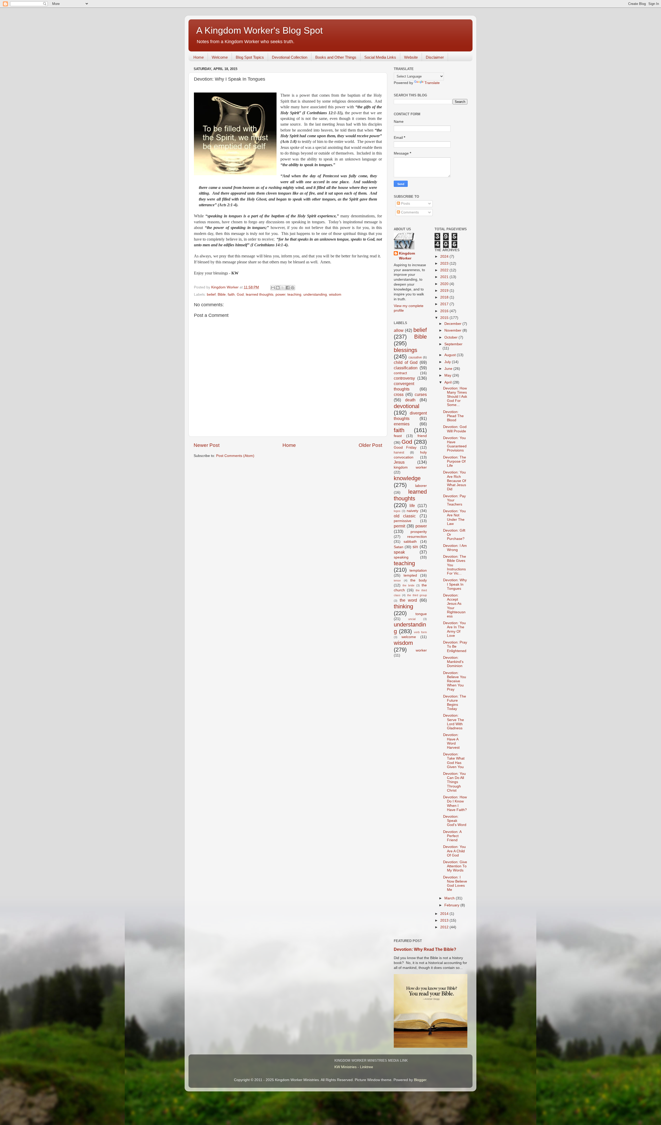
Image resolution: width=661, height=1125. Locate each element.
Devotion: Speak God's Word (454, 821)
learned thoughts (259, 294)
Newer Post (206, 445)
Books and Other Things (335, 57)
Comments (409, 212)
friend (422, 436)
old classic (405, 516)
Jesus (399, 462)
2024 (445, 256)
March (450, 898)
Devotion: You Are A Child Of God (454, 851)
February (452, 905)
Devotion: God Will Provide (455, 429)
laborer (421, 486)
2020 (445, 284)
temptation (418, 570)
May (448, 375)
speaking (401, 557)
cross (399, 394)
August (450, 355)
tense (397, 580)
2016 (445, 311)
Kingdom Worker (407, 255)
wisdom (335, 294)
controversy (404, 378)
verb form (420, 632)
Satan (398, 547)
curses (421, 394)
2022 (445, 270)
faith (231, 294)
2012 (445, 927)
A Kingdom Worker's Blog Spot (259, 30)
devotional (406, 406)
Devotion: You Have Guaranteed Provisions (455, 444)
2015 (445, 318)
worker (421, 650)
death (410, 399)
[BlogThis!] (277, 287)
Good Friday (405, 447)
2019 (445, 291)
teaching (294, 294)
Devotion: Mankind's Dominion (453, 662)
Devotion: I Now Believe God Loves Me (455, 883)
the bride (408, 585)
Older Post (370, 445)
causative (415, 357)
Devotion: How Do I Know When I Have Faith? (455, 803)
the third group (417, 595)
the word (408, 600)
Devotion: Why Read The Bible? (425, 949)
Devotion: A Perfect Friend (452, 836)
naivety (412, 511)
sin (415, 546)
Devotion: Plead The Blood (453, 416)
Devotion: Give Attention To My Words (455, 866)
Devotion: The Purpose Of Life (454, 461)
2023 (445, 263)
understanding (315, 294)
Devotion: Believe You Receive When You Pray (454, 681)
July (448, 362)
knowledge (407, 478)
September (453, 344)
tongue (421, 614)
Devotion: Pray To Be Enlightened (455, 646)
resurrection (417, 537)
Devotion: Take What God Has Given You (454, 760)
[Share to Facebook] (287, 287)
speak (399, 552)
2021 (445, 277)
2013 (445, 920)
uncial (411, 619)
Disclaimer (435, 57)
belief (211, 294)
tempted (410, 575)
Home (198, 57)
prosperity (419, 532)
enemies (402, 424)
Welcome (220, 57)
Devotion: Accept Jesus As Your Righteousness (454, 605)
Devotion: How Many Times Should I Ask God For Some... (455, 396)
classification (406, 367)
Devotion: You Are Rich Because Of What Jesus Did (454, 480)
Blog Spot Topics (250, 57)
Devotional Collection (289, 57)
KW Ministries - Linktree (353, 1067)
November (453, 330)
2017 (445, 304)
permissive (402, 521)
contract (400, 373)
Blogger (420, 1080)
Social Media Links (380, 57)
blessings (405, 350)
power (280, 294)
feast (398, 436)
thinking (403, 606)
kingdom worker (410, 467)
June (448, 369)
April (448, 382)
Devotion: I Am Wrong (455, 548)
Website (411, 57)
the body (418, 580)
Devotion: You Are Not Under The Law (454, 517)
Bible (222, 294)
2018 (445, 297)
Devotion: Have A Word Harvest (451, 741)
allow (399, 330)
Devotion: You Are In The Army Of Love (454, 629)
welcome (409, 637)
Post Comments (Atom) (235, 456)
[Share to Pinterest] (292, 287)
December (453, 324)
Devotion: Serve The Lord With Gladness (453, 722)
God (240, 294)
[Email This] (273, 287)
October (451, 337)
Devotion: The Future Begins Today (454, 702)
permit (399, 526)
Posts (405, 203)
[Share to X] (282, 287)
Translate (432, 83)
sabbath (410, 542)
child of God (406, 362)
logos (397, 510)
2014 (445, 914)
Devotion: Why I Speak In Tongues (455, 584)
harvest (399, 452)
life (412, 505)
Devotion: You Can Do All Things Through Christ (454, 782)
